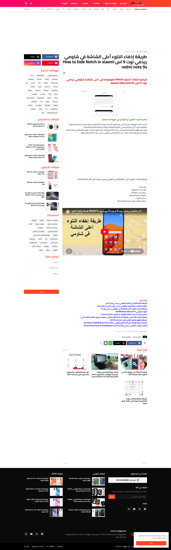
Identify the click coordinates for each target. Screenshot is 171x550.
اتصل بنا (26, 546)
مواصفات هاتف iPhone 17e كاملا (36, 173)
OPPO (47, 79)
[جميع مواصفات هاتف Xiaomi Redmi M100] (98, 513)
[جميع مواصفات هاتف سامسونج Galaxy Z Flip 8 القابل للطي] (52, 148)
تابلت (30, 223)
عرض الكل (65, 350)
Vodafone (54, 109)
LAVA (47, 101)
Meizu (30, 90)
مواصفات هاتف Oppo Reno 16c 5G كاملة (36, 511)
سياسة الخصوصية (38, 546)
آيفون (121, 9)
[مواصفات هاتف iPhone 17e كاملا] (52, 175)
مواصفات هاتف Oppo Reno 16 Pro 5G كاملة (37, 490)
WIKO (49, 97)
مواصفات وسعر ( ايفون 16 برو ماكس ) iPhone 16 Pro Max (35, 195)
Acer (40, 109)
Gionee (54, 101)
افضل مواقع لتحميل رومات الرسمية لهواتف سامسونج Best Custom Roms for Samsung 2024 (104, 374)
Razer (30, 105)
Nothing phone (52, 112)
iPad (55, 97)
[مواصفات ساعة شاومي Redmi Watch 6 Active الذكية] (98, 502)
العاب (40, 238)
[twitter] (139, 509)
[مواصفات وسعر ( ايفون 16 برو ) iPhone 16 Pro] (52, 206)
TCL (41, 101)
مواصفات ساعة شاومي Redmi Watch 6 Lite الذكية (79, 490)
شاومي (114, 9)
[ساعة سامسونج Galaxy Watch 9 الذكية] (52, 127)
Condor (42, 94)
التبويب (85, 3)
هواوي (96, 9)
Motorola (54, 82)
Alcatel (46, 90)
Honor (39, 79)
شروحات (64, 3)
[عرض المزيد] (101, 343)
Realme (31, 79)
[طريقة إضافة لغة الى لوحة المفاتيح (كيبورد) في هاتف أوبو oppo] (133, 388)
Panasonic (30, 97)
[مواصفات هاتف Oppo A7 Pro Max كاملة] (56, 481)
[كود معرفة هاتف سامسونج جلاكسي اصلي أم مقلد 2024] (75, 362)
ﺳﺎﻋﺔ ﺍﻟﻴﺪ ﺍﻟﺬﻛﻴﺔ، (51, 227)
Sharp (55, 105)
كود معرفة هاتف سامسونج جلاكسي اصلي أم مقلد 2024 (78, 373)
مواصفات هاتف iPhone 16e (36, 183)
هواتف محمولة (111, 3)
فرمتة (42, 220)
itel (43, 112)
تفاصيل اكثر (157, 538)
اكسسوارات (33, 242)
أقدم (65, 463)
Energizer (40, 97)
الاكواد (55, 235)
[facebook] (145, 509)
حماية (48, 250)
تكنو (43, 9)
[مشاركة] (64, 73)
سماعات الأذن (36, 246)
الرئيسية (123, 3)
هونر (90, 9)
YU (46, 109)
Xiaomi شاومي (52, 75)
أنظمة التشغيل (52, 231)
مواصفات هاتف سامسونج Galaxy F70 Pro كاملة (35, 135)
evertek (47, 105)
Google (34, 94)
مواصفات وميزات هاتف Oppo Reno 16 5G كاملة (37, 500)
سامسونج (129, 9)
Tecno (55, 86)
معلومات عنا (50, 546)
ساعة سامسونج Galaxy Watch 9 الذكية (36, 125)
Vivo (32, 75)
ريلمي (57, 9)
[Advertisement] (85, 31)
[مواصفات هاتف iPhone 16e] (52, 185)
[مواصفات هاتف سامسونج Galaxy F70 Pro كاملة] (52, 137)
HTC (50, 94)
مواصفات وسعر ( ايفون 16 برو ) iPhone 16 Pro (35, 204)
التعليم (55, 250)
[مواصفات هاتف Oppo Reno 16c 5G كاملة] (56, 513)
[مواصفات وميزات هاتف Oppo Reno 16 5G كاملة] (56, 502)
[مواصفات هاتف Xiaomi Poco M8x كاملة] (98, 481)
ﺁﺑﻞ (46, 238)
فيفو (102, 9)
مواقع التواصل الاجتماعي (41, 235)
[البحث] (26, 3)
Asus (40, 86)
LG (27, 82)
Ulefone (34, 101)
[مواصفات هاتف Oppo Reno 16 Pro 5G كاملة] (56, 492)
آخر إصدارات (43, 242)
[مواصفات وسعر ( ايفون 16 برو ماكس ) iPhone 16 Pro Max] (52, 196)
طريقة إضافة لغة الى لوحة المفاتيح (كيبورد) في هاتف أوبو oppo (134, 401)
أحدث (144, 463)
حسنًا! (151, 543)
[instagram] (129, 509)
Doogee (38, 105)
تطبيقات (74, 3)
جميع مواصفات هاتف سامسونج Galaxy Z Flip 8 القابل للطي (35, 147)
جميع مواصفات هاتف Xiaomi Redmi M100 (79, 511)
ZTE (63, 9)
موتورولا (76, 9)
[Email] (106, 343)
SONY (33, 86)
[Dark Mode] (31, 3)
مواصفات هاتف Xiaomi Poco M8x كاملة (80, 479)
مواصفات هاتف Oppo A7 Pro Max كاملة (37, 479)
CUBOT (33, 109)
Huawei (54, 79)
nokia (33, 82)
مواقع (46, 246)
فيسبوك (32, 238)
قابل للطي (53, 242)
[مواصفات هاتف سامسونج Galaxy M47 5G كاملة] (52, 158)
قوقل (69, 9)
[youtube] (134, 509)
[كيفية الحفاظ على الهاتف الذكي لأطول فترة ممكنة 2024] (133, 362)
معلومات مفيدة (126, 337)
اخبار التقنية (53, 238)
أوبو (108, 9)
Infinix (46, 82)
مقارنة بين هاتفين (38, 231)
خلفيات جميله (39, 223)
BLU (56, 94)
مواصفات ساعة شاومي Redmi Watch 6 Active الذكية (79, 500)
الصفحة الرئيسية (142, 52)
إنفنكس (83, 9)
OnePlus (50, 9)
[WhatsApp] (110, 343)
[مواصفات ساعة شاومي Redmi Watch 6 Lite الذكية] (98, 492)
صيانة (41, 250)
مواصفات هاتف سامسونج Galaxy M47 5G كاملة (35, 156)
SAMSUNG (40, 75)
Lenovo (47, 86)
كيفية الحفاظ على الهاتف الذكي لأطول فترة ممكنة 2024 (134, 373)
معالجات (54, 246)
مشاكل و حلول (130, 52)
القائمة (96, 3)
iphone (38, 90)
